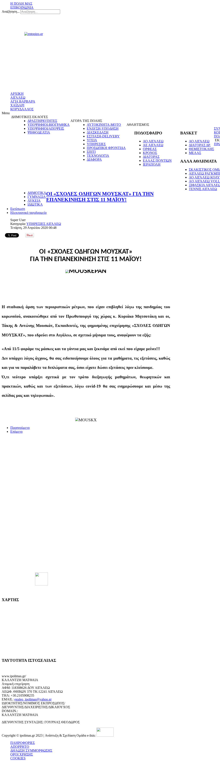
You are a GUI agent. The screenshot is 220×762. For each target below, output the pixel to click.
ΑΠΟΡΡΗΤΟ (19, 746)
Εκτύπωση (17, 209)
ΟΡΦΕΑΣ (150, 149)
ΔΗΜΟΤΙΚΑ (37, 193)
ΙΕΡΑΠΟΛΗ (151, 164)
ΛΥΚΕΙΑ (34, 200)
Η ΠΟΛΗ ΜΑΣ (21, 3)
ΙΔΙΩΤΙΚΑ (35, 204)
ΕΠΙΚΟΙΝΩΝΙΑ (22, 7)
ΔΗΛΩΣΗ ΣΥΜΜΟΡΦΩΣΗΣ (31, 750)
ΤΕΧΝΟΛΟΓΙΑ (98, 155)
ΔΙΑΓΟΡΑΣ (151, 157)
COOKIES (18, 758)
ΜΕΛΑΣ (195, 153)
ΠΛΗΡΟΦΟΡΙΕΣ (22, 743)
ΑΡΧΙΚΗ (17, 93)
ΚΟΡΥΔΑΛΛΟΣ (22, 109)
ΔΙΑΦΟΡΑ (94, 159)
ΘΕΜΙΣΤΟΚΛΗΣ (201, 149)
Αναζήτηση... (11, 11)
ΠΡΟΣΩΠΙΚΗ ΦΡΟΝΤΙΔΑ (106, 148)
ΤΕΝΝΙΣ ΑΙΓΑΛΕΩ (203, 189)
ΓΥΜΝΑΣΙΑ (37, 197)
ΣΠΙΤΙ (91, 152)
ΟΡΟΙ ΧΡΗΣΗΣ (21, 754)
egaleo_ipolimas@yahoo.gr (33, 699)
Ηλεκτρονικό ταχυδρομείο (28, 212)
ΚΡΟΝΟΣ (150, 153)
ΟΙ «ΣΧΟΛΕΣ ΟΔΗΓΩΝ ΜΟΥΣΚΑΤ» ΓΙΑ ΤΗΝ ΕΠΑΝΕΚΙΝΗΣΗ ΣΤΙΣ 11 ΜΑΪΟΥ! (100, 196)
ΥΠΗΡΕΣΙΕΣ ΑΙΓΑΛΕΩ (43, 224)
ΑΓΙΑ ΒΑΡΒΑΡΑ (22, 101)
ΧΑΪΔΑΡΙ (17, 105)
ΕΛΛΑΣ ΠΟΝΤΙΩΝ (157, 160)
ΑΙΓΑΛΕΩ (17, 97)
